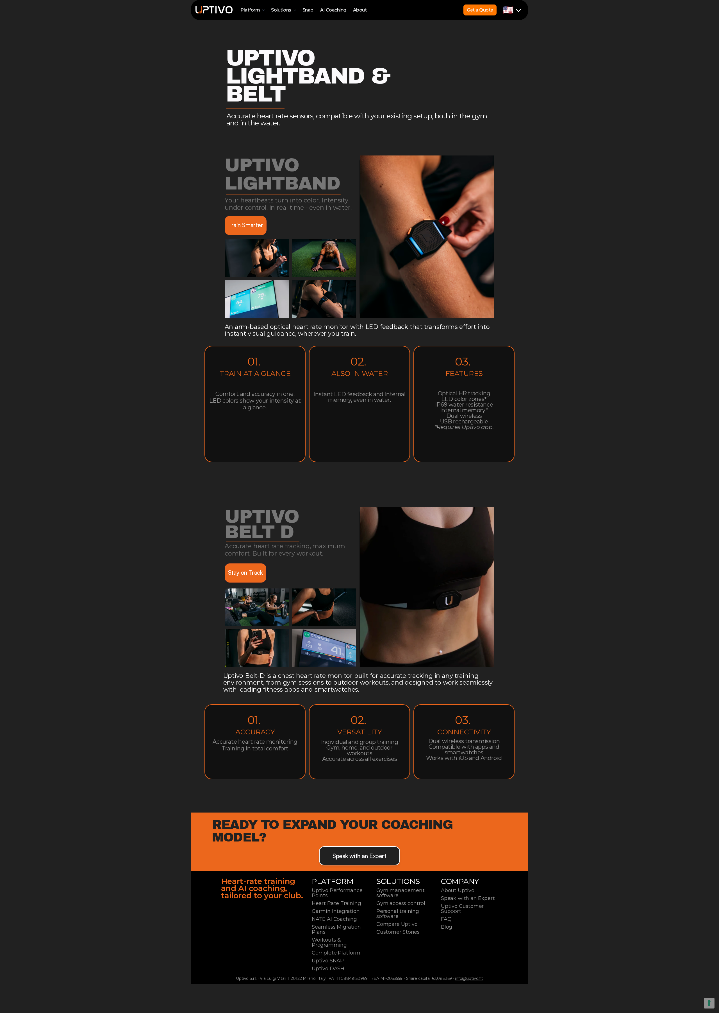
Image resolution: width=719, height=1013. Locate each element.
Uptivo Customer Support (463, 908)
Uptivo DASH (328, 968)
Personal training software (398, 913)
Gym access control (400, 903)
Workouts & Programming (329, 942)
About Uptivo (457, 890)
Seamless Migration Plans (337, 929)
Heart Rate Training (336, 903)
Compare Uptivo (396, 924)
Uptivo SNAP (328, 961)
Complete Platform (336, 953)
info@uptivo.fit (469, 978)
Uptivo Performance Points (338, 893)
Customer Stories (398, 932)
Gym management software (401, 893)
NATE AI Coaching (334, 919)
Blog (446, 927)
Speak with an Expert (468, 898)
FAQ (446, 919)
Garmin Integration (336, 911)
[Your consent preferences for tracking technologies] (709, 1003)
